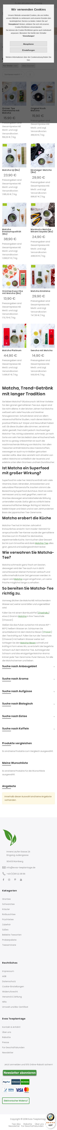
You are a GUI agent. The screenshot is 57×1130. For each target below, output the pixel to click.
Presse (5, 1042)
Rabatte (6, 1037)
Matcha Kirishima (40, 291)
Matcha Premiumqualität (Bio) (11, 231)
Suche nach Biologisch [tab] (17, 703)
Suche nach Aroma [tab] (15, 678)
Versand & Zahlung (12, 996)
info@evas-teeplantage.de (21, 867)
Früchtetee (8, 919)
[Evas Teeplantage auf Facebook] (3, 879)
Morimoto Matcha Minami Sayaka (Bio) (42, 230)
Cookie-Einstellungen (13, 986)
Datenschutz (9, 981)
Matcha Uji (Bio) (11, 170)
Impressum (8, 971)
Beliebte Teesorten (11, 934)
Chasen (47, 632)
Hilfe (4, 1001)
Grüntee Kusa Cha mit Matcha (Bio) (12, 292)
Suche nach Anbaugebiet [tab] (19, 666)
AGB (4, 976)
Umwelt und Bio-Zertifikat (15, 1006)
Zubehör (6, 924)
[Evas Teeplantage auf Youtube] (21, 879)
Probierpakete (9, 939)
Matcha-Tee (41, 543)
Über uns (6, 1032)
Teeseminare (9, 944)
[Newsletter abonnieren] (19, 1072)
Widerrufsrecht (10, 991)
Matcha (18, 579)
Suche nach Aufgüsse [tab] (17, 691)
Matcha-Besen (28, 642)
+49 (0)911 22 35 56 (16, 873)
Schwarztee (8, 904)
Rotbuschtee (8, 914)
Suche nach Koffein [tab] (15, 728)
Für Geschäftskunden (13, 1047)
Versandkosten (10, 133)
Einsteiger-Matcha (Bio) (41, 171)
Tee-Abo (16, 1124)
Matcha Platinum (11, 350)
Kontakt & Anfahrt (11, 1027)
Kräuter (6, 909)
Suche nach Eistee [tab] (14, 716)
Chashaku (43, 612)
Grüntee (6, 899)
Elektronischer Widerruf (16, 1100)
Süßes (5, 929)
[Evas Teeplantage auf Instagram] (9, 879)
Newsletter (7, 1052)
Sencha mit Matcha (42, 350)
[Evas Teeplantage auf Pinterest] (15, 879)
